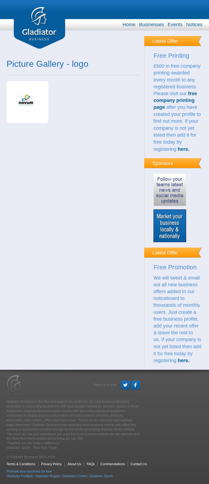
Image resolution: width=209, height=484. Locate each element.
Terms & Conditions (21, 464)
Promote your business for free (29, 471)
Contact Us (139, 464)
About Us (74, 464)
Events (175, 24)
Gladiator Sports (101, 476)
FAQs (91, 464)
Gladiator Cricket (74, 476)
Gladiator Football (20, 476)
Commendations (112, 464)
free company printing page (175, 100)
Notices (194, 24)
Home (129, 24)
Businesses (151, 24)
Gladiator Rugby (47, 476)
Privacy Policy (51, 464)
